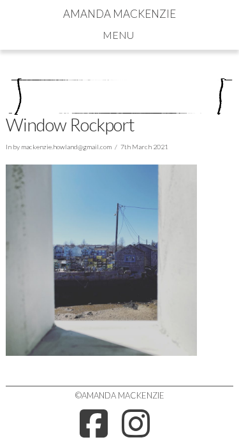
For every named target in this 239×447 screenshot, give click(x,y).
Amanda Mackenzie (119, 13)
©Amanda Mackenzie (119, 395)
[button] (119, 34)
